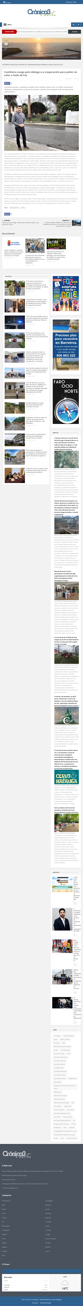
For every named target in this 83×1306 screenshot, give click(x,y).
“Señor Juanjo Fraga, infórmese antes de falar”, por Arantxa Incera (20, 223)
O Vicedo (48, 1230)
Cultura (4, 1218)
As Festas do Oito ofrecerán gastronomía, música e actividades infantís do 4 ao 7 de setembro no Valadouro (35, 259)
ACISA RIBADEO (68, 1036)
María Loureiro (67, 1117)
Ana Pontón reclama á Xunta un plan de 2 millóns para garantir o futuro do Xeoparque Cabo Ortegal (37, 371)
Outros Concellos (50, 1239)
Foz (73, 1102)
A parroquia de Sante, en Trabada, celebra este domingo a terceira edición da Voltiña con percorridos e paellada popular (56, 255)
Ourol (3, 1239)
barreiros (57, 1043)
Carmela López (65, 1050)
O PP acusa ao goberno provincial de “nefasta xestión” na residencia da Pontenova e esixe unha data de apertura (36, 453)
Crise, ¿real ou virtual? (8, 1179)
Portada (47, 1243)
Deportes (48, 1218)
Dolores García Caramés (61, 1102)
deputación (57, 1092)
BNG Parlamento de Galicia (62, 1046)
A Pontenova (6, 1201)
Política (4, 1243)
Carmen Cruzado (59, 1053)
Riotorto (48, 1247)
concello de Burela (59, 1061)
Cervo (68, 1053)
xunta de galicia (71, 1138)
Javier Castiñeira (14, 207)
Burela (56, 1050)
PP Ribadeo (57, 1127)
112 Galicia (57, 1036)
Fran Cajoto (57, 1106)
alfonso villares (65, 1039)
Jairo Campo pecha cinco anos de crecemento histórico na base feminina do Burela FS (77, 950)
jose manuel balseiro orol (62, 1113)
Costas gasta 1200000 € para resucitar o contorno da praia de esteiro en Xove (25, 1184)
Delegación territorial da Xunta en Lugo (64, 1087)
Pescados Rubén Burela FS (62, 1120)
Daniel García (72, 1078)
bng (63, 1043)
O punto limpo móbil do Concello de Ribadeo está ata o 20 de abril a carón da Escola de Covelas (57, 224)
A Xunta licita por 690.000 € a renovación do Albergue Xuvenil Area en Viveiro (36, 436)
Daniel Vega (57, 1082)
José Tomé (57, 1117)
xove (62, 1138)
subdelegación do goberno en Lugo (65, 1131)
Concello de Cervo (59, 1064)
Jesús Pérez (70, 1110)
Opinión (4, 1234)
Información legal (45, 1303)
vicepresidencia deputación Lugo (64, 1134)
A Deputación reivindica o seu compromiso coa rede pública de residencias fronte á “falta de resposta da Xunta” (36, 302)
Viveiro (56, 1138)
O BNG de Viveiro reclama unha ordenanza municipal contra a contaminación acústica (37, 470)
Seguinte (65, 220)
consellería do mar (60, 1078)
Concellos (48, 1213)
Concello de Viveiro (60, 1075)
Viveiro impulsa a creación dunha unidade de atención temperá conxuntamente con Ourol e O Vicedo (13, 253)
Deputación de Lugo (60, 1095)
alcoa (55, 1039)
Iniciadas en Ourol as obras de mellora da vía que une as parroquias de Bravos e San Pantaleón (36, 420)
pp (74, 1120)
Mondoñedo (6, 1226)
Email (77, 78)
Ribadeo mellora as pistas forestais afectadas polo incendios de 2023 (35, 405)
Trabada (4, 1251)
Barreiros (48, 1205)
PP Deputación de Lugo (61, 1124)
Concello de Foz (59, 1068)
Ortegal (47, 1234)
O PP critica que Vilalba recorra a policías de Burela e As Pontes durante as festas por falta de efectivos (37, 319)
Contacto (35, 1303)
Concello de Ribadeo (60, 1071)
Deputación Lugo (59, 1099)
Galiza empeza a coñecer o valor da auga (14, 1175)
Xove (3, 1255)
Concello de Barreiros (60, 1057)
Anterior (7, 220)
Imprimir (70, 78)
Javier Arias (67, 1106)
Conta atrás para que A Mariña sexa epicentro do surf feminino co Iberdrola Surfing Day (76, 888)
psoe (65, 1127)
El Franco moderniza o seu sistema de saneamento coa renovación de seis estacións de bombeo (37, 336)
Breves (4, 1209)
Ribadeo (72, 1127)
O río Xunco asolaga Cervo (10, 1188)
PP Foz (23, 207)
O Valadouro (6, 1230)
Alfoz (3, 1205)
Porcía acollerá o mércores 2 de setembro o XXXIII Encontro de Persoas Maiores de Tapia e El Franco (66, 810)
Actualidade (49, 1201)
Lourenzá (48, 1222)
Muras (47, 1226)
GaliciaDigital (57, 1300)
